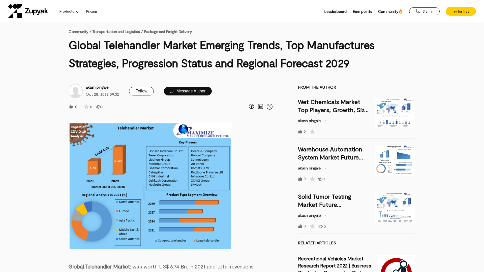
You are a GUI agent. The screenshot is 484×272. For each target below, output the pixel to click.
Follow (141, 91)
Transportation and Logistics (116, 31)
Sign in (427, 11)
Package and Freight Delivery (168, 31)
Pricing (91, 11)
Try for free (461, 11)
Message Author (190, 91)
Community (80, 31)
